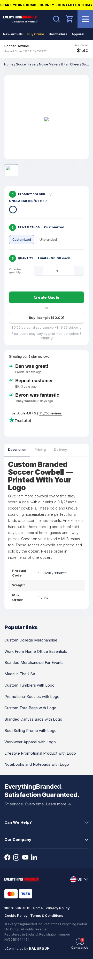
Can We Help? (18, 822)
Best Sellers (58, 34)
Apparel (78, 34)
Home (8, 64)
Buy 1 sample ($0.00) (46, 317)
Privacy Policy (57, 908)
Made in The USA (19, 673)
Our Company (17, 839)
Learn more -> (58, 804)
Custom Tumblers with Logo (29, 685)
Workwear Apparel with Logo (30, 741)
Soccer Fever (26, 64)
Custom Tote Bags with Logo (30, 707)
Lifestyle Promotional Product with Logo (40, 753)
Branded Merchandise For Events (34, 662)
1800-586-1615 (17, 908)
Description (17, 450)
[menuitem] (13, 34)
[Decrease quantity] (38, 271)
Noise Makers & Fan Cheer (59, 64)
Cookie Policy (16, 915)
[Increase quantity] (79, 271)
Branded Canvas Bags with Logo (33, 719)
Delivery (60, 450)
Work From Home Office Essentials (35, 651)
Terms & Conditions (46, 915)
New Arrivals (13, 34)
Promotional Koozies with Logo (31, 696)
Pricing (40, 450)
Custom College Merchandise (30, 640)
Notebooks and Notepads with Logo (36, 764)
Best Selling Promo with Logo (30, 730)
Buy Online (35, 34)
